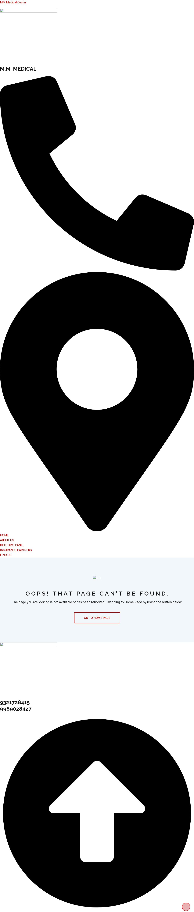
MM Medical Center (13, 2)
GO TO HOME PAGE (97, 618)
